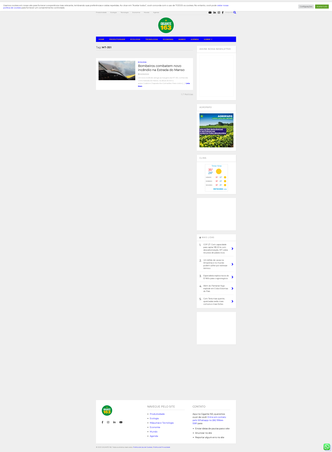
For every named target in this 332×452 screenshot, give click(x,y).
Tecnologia (125, 12)
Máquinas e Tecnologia (162, 423)
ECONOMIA (168, 39)
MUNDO (182, 39)
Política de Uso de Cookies (142, 447)
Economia (136, 12)
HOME (101, 39)
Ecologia (113, 12)
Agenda (156, 12)
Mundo (146, 12)
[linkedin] (214, 12)
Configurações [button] (306, 6)
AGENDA (195, 39)
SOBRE (207, 39)
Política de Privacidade (161, 447)
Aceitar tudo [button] (322, 6)
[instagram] (219, 12)
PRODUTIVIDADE (117, 39)
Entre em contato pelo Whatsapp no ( (209, 420)
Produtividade (101, 12)
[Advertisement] (216, 214)
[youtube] (210, 12)
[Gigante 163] (166, 32)
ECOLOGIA (135, 39)
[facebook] (222, 12)
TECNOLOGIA (151, 39)
